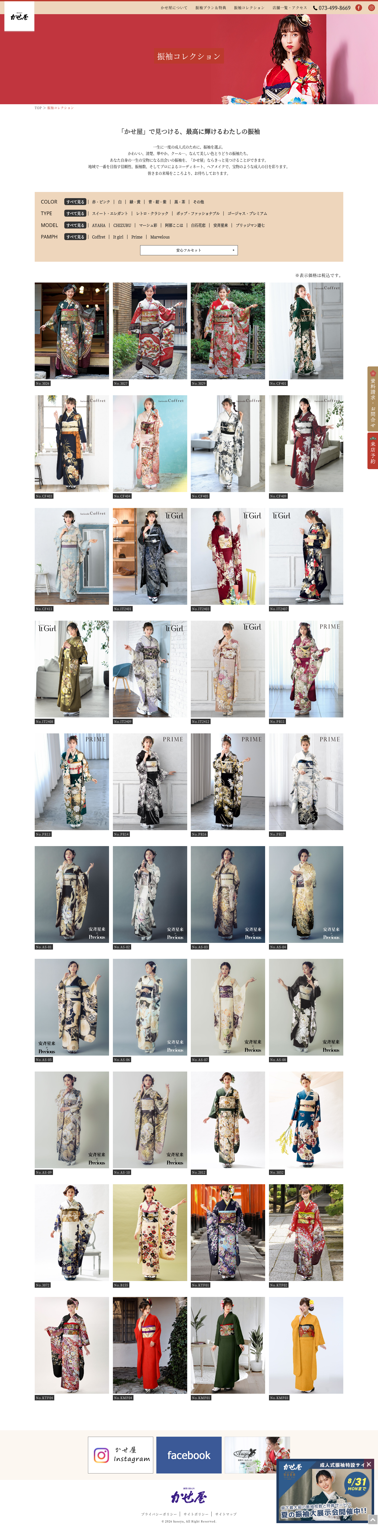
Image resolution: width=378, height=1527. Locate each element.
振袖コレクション (249, 7)
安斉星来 (220, 225)
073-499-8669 (335, 7)
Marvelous (160, 236)
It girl (118, 236)
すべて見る (75, 201)
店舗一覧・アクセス (290, 7)
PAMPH (49, 236)
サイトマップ (226, 1514)
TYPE (46, 213)
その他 (198, 201)
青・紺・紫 (157, 201)
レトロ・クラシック (152, 213)
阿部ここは (174, 225)
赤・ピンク (101, 201)
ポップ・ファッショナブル (198, 213)
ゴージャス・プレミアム (247, 213)
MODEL (49, 225)
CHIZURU (122, 225)
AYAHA (98, 225)
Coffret (98, 236)
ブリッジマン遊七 (250, 225)
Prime (136, 236)
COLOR (49, 201)
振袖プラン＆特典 (210, 7)
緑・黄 (135, 201)
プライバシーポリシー (159, 1514)
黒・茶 (179, 201)
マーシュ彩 (148, 225)
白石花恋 (198, 225)
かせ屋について (174, 7)
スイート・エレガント (110, 213)
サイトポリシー (196, 1514)
